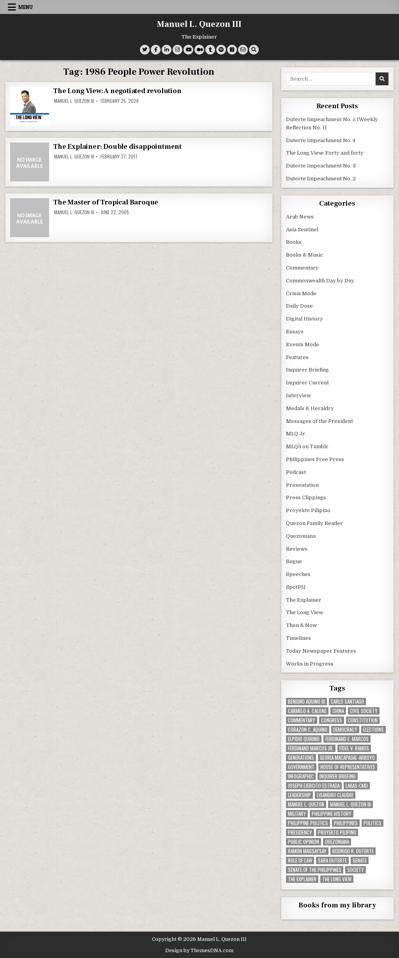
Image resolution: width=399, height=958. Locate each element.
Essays (295, 332)
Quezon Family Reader (314, 523)
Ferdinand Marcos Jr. (311, 748)
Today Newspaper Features (321, 651)
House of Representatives (347, 767)
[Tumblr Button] (210, 50)
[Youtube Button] (188, 50)
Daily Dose (299, 306)
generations (301, 757)
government (301, 767)
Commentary (302, 268)
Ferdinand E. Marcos (347, 739)
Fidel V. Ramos (354, 748)
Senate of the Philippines (314, 869)
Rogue (294, 561)
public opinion (303, 841)
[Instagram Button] (177, 50)
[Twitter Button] (145, 50)
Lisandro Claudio (335, 795)
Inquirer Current (307, 383)
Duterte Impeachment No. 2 (321, 178)
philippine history (331, 813)
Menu (25, 7)
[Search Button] (254, 50)
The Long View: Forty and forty (325, 153)
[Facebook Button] (156, 50)
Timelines (298, 638)
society (355, 869)
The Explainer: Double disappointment (117, 146)
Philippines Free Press (315, 459)
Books (294, 242)
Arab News (300, 217)
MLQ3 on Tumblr (307, 446)
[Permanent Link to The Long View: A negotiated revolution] (29, 106)
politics (372, 823)
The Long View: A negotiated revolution (117, 90)
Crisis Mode (301, 293)
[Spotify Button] (221, 50)
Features (297, 357)
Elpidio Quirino (304, 739)
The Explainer (303, 600)
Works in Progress (310, 664)
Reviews (296, 549)
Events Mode (302, 344)
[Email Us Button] (243, 50)
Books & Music (304, 255)
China (338, 711)
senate (360, 860)
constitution (363, 720)
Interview (298, 395)
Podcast (296, 472)
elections (373, 729)
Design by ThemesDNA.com (199, 950)
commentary (301, 720)
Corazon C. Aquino (307, 729)
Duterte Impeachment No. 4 (320, 140)
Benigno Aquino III (306, 701)
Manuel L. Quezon (306, 804)
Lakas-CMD (357, 785)
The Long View (304, 612)
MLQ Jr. (296, 434)
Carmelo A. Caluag (307, 711)
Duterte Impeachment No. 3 (321, 166)
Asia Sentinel (302, 229)
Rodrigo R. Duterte (353, 851)
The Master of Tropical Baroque (105, 202)
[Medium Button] (199, 50)
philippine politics (308, 823)
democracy (345, 729)
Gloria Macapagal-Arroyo (347, 757)
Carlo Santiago (347, 701)
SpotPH (295, 587)
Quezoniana (301, 536)
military (297, 813)
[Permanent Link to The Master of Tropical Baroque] (29, 217)
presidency (300, 832)
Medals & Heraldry (310, 408)
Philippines (346, 823)
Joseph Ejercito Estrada (314, 785)
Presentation (302, 485)
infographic (301, 776)
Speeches (298, 574)
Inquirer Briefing (307, 370)
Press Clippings (306, 497)
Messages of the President (319, 421)
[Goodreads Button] (232, 50)
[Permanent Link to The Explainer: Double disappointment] (29, 162)
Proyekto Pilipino (308, 510)
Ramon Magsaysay (307, 851)
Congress (331, 720)
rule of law (300, 860)
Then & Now (301, 625)
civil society (364, 711)
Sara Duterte (332, 860)
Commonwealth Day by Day (320, 281)
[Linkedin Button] (166, 50)
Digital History (304, 319)
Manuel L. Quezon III (199, 24)
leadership (299, 795)
